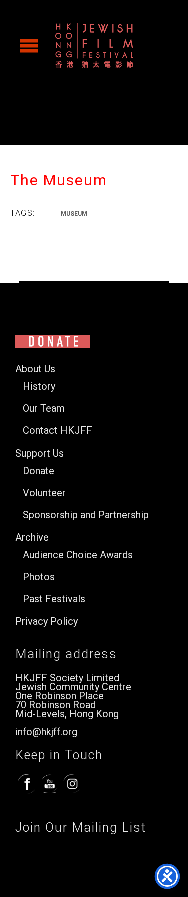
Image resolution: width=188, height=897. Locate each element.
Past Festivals (54, 599)
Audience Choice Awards (78, 555)
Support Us (39, 453)
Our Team (44, 408)
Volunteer (44, 493)
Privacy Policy (46, 621)
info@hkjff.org (46, 732)
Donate (38, 471)
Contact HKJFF (57, 430)
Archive (32, 537)
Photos (39, 577)
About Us (35, 369)
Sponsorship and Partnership (86, 515)
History (39, 386)
